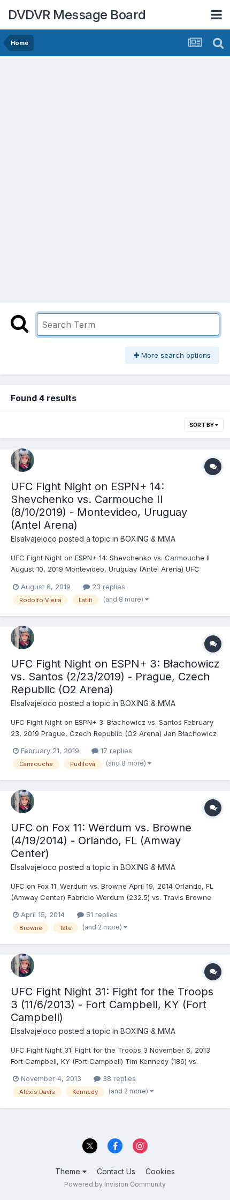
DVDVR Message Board (77, 14)
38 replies (118, 1078)
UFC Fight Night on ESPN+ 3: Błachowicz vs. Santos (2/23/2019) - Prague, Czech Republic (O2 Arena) (115, 676)
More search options (175, 355)
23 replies (107, 586)
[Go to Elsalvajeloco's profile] (22, 460)
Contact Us (116, 1171)
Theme (68, 1171)
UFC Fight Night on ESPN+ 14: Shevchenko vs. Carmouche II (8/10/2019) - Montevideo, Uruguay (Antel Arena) (99, 505)
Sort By (202, 425)
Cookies (160, 1171)
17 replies (115, 750)
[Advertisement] (115, 177)
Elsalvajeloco (34, 538)
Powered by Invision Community (115, 1184)
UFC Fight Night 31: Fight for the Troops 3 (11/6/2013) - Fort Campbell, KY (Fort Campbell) (112, 1004)
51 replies (101, 914)
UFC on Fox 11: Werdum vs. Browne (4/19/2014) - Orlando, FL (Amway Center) (101, 840)
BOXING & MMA (147, 538)
